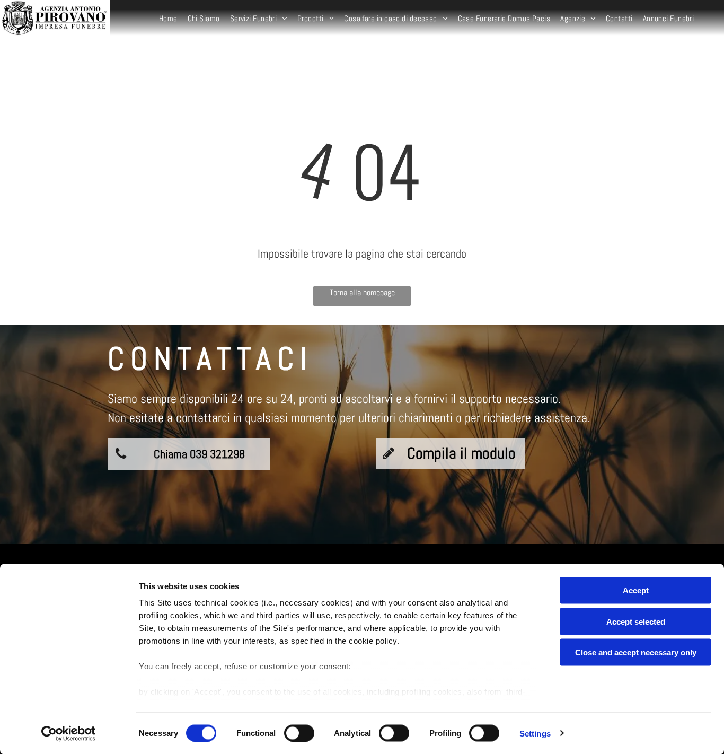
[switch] (299, 732)
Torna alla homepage (362, 292)
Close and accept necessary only (635, 652)
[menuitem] (169, 18)
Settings (535, 733)
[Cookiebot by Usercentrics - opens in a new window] (68, 733)
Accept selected (635, 621)
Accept (636, 590)
